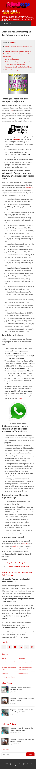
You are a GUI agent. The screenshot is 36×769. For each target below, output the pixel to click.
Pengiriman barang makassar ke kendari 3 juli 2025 (20, 688)
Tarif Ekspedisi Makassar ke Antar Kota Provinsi (25, 668)
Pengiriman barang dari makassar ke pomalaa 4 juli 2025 (22, 699)
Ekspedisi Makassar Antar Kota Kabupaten (9, 663)
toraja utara (29, 188)
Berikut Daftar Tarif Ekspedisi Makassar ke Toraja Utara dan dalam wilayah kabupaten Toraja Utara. (17, 54)
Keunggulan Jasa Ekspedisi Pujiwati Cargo (18, 67)
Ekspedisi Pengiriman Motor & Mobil (26, 663)
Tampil (12, 42)
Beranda (4, 658)
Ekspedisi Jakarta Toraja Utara (17, 563)
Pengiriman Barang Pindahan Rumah (9, 668)
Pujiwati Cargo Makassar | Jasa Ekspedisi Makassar (20, 765)
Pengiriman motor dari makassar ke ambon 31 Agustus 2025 (21, 711)
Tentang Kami (5, 673)
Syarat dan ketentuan (12, 59)
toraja (11, 111)
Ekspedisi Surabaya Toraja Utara (18, 566)
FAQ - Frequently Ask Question (9, 677)
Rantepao (16, 139)
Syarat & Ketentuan (23, 673)
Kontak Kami (21, 658)
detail (20, 398)
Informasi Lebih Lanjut (12, 70)
